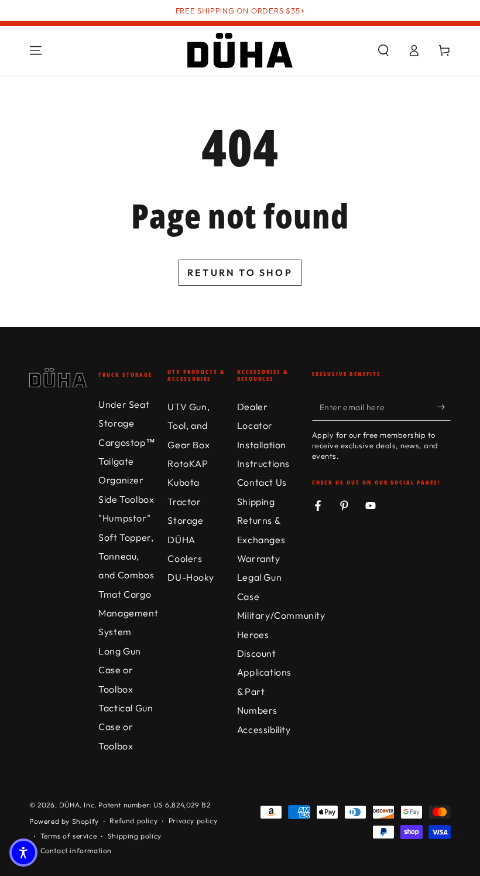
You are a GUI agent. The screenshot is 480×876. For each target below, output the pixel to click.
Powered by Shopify (64, 821)
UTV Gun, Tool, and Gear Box (188, 426)
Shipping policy (135, 835)
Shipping (256, 501)
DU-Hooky (190, 577)
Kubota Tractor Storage (185, 501)
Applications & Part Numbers (264, 691)
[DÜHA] (240, 50)
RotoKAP (187, 463)
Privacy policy (193, 820)
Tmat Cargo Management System (128, 613)
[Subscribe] (444, 407)
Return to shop (240, 272)
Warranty (258, 558)
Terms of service (68, 835)
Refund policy (133, 820)
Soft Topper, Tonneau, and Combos (126, 556)
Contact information (76, 850)
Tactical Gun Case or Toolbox (125, 727)
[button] (383, 50)
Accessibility (264, 729)
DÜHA (69, 804)
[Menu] (35, 50)
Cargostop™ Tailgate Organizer (126, 461)
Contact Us (262, 482)
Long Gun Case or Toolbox (119, 670)
